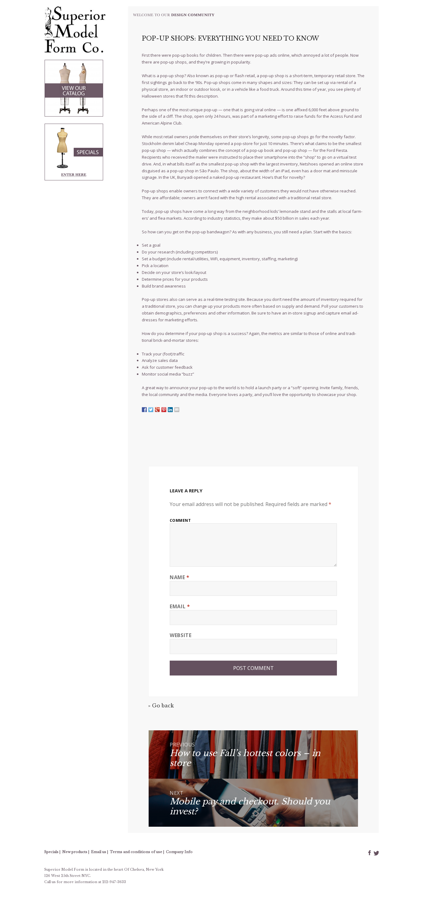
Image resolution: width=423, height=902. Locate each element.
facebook (369, 852)
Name (180, 577)
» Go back (161, 705)
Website (180, 635)
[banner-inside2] (74, 155)
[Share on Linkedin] (170, 409)
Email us (98, 852)
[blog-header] (174, 13)
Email (180, 606)
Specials (51, 852)
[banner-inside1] (74, 87)
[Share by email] (176, 409)
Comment (180, 520)
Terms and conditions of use (136, 852)
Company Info (179, 852)
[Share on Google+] (157, 409)
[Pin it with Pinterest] (163, 409)
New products (74, 852)
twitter (376, 852)
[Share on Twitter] (150, 409)
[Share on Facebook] (144, 409)
